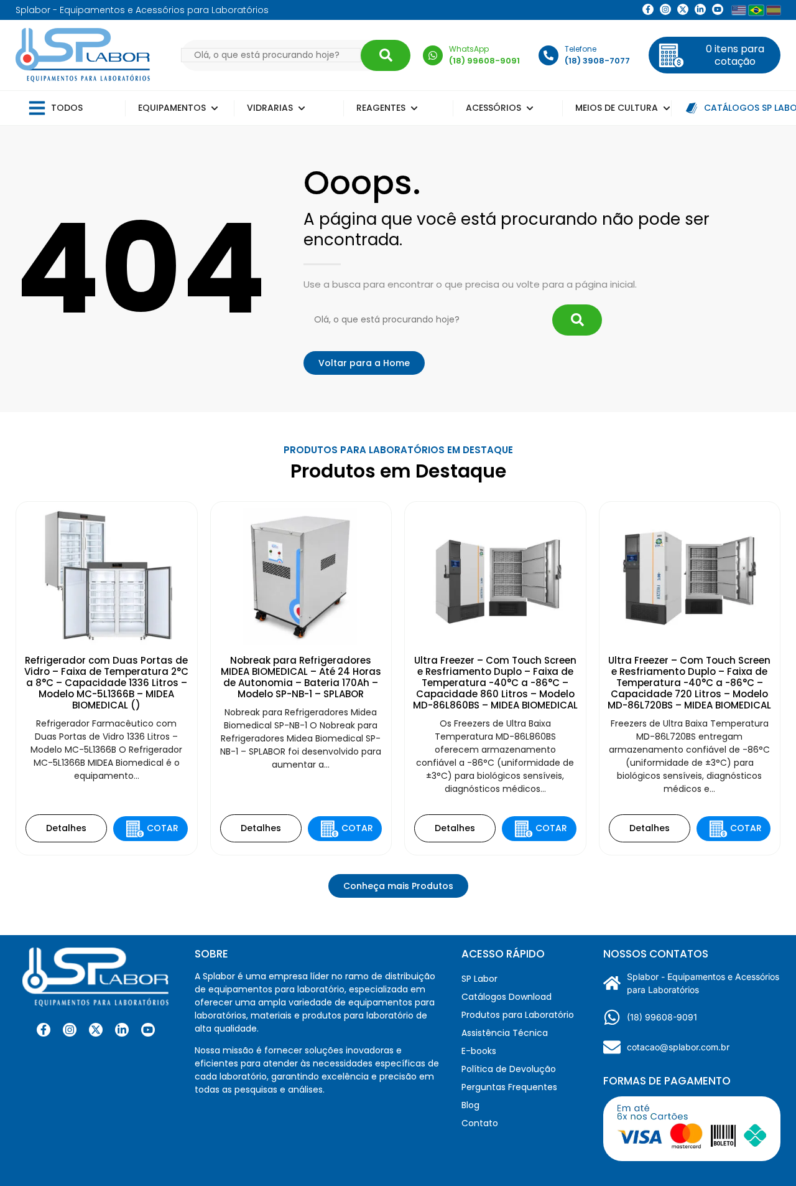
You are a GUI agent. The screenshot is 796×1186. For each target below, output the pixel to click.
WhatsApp (469, 49)
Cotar (162, 828)
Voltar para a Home (364, 363)
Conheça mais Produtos (398, 886)
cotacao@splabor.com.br (678, 1047)
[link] (665, 9)
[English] (739, 10)
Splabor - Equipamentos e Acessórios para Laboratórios (703, 983)
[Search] (385, 55)
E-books (478, 1051)
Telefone (580, 49)
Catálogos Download (506, 997)
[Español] (773, 10)
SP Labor (479, 978)
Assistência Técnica (504, 1033)
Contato (479, 1123)
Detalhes (66, 828)
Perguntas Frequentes (509, 1087)
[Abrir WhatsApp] (765, 1155)
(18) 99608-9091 (662, 1017)
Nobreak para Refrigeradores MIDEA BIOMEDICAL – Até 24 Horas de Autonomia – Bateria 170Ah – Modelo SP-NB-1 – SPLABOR (301, 677)
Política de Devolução (508, 1069)
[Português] (756, 10)
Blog (470, 1105)
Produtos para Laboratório (517, 1015)
